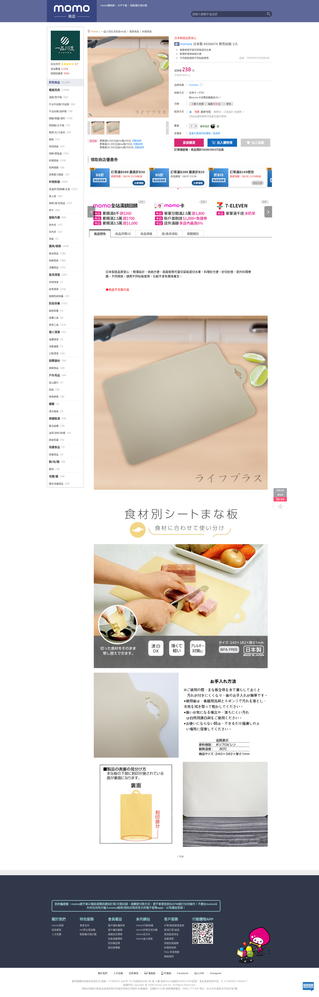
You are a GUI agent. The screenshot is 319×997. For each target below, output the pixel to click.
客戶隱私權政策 (116, 925)
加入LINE (199, 973)
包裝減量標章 (115, 938)
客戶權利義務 (115, 929)
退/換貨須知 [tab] (170, 234)
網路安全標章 (115, 934)
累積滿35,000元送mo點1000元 (117, 147)
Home (94, 31)
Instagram (215, 973)
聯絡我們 (169, 956)
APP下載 (122, 5)
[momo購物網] (246, 940)
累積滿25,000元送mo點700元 (116, 143)
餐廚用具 (134, 31)
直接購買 (189, 143)
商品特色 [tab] (100, 234)
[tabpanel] (181, 550)
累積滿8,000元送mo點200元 (115, 140)
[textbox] (228, 14)
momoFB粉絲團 (144, 925)
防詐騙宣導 (114, 943)
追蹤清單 (169, 938)
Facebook (182, 973)
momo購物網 (107, 5)
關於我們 (102, 973)
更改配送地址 (171, 934)
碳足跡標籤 (114, 947)
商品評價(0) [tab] (123, 234)
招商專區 (56, 929)
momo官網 (58, 925)
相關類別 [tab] (193, 234)
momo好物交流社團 (146, 929)
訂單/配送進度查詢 (174, 925)
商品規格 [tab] (146, 234)
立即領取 (139, 182)
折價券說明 (170, 947)
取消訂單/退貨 (171, 929)
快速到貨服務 (171, 943)
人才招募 (56, 934)
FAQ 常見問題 (171, 951)
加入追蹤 (258, 143)
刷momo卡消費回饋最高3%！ (205, 97)
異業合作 (84, 925)
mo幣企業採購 (87, 929)
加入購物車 (225, 143)
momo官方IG (143, 934)
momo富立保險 (144, 938)
